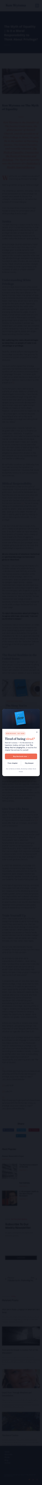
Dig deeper (29, 763)
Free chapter (13, 763)
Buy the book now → (21, 756)
